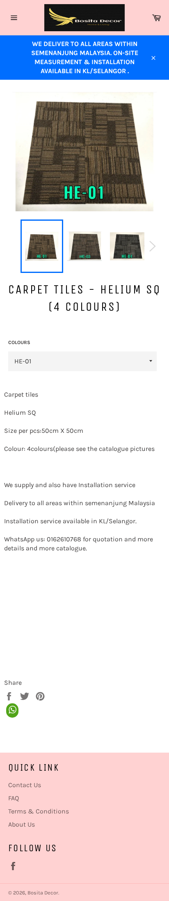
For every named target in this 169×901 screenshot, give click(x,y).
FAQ (13, 798)
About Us (21, 824)
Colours (19, 342)
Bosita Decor (42, 892)
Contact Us (24, 785)
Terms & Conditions (38, 811)
